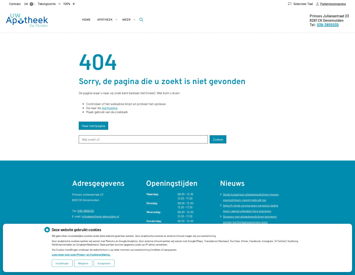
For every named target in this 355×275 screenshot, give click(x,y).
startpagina (109, 108)
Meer (126, 20)
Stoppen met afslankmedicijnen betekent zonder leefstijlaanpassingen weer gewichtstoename (250, 222)
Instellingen (62, 263)
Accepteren (104, 263)
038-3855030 (85, 211)
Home (86, 20)
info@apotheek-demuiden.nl (100, 216)
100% (66, 4)
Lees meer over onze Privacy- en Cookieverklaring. (81, 254)
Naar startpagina (93, 126)
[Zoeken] (141, 19)
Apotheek (105, 20)
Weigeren (83, 263)
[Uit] (33, 4)
